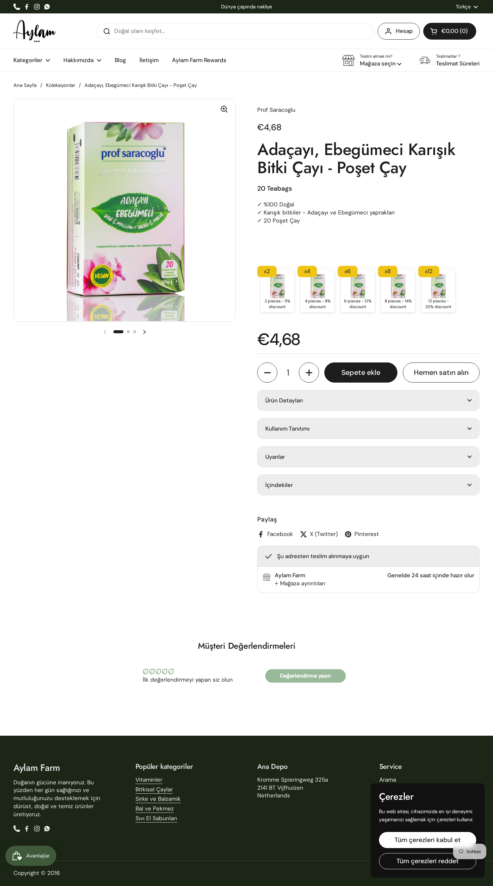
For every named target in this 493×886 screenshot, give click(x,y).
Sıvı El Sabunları (156, 818)
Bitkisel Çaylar (154, 789)
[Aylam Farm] (34, 31)
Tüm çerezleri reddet (427, 861)
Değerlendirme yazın (305, 675)
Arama (387, 779)
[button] (449, 31)
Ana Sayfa (25, 85)
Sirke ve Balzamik (158, 798)
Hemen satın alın (441, 372)
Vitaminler (148, 779)
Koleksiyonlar (60, 85)
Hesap (404, 31)
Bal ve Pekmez (154, 808)
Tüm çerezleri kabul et (427, 840)
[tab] (300, 584)
